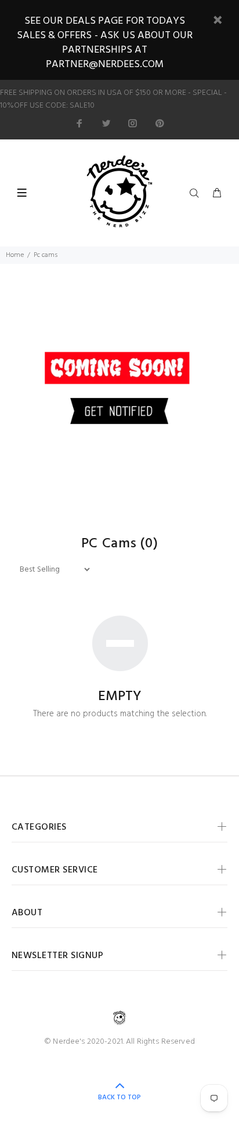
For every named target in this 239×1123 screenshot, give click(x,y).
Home (15, 255)
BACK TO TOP (119, 1097)
